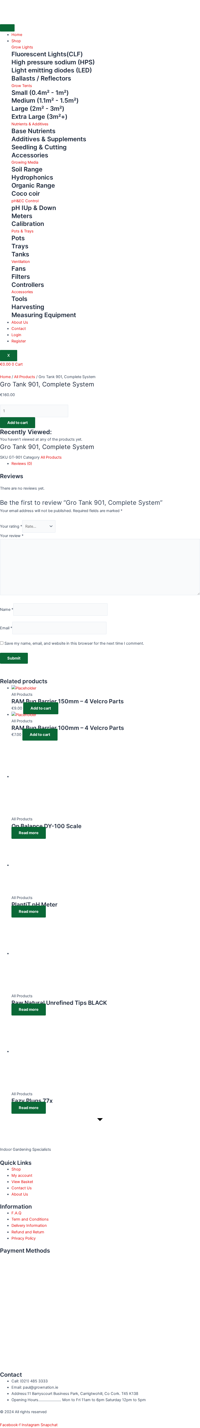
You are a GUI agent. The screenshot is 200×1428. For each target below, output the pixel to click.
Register (18, 341)
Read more (29, 832)
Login (16, 335)
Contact (18, 328)
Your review (11, 535)
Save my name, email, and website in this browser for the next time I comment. (74, 643)
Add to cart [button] (40, 708)
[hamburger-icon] (7, 28)
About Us (19, 322)
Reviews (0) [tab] (21, 463)
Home (16, 34)
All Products (24, 376)
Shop (16, 41)
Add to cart (17, 422)
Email (6, 628)
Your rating (11, 526)
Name (6, 609)
